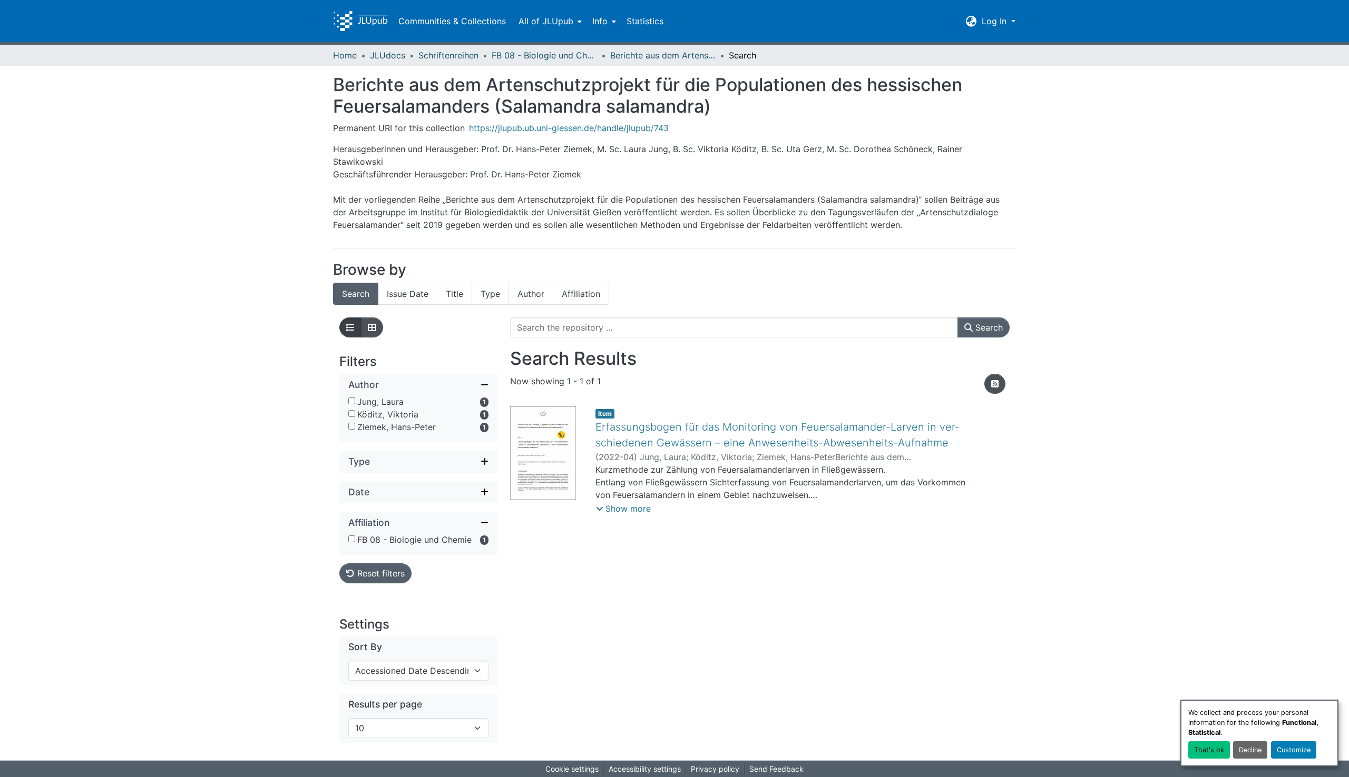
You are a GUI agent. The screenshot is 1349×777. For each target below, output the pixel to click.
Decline (1250, 750)
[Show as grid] (372, 327)
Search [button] (988, 327)
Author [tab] (530, 293)
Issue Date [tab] (407, 293)
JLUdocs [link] (387, 55)
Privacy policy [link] (715, 768)
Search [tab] (355, 293)
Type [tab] (490, 293)
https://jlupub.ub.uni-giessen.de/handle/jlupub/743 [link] (569, 128)
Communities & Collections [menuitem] (452, 21)
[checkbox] (351, 400)
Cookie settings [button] (572, 768)
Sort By (365, 646)
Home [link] (345, 55)
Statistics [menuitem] (645, 21)
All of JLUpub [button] (546, 21)
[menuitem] (549, 21)
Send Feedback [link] (776, 768)
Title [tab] (454, 293)
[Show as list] (350, 327)
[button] (360, 21)
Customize (1294, 750)
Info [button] (600, 21)
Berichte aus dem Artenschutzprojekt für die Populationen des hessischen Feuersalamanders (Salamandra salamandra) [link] (663, 55)
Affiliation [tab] (581, 293)
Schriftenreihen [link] (448, 55)
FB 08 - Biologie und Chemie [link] (544, 55)
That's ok (1209, 750)
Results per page (385, 704)
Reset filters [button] (380, 573)
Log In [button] (995, 21)
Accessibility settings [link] (645, 768)
